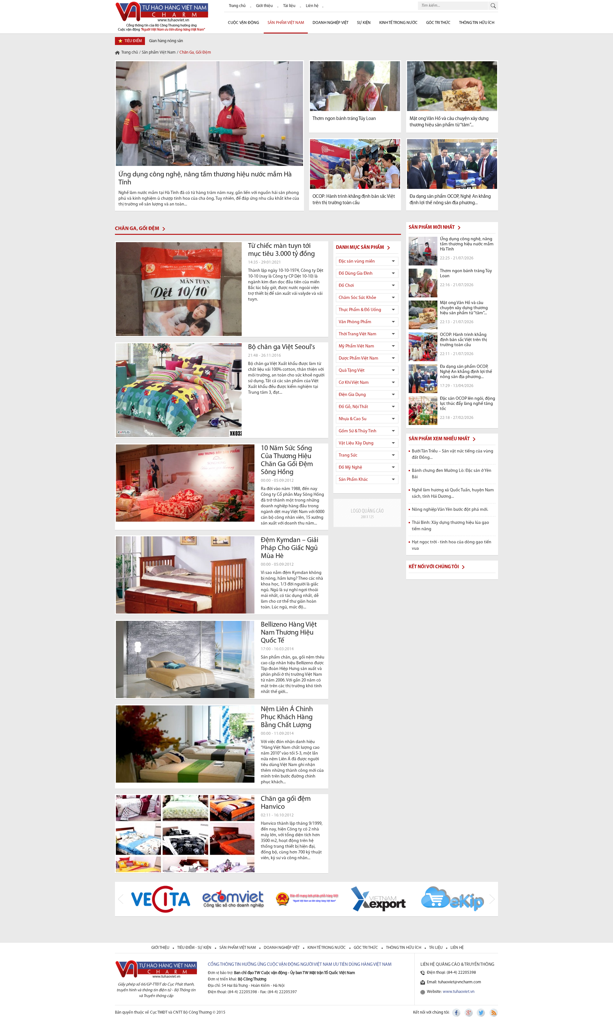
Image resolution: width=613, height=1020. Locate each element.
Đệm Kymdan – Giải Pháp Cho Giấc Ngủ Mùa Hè (289, 548)
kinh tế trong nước (327, 948)
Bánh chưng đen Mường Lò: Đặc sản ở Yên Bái (451, 474)
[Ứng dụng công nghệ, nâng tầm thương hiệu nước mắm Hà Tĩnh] (209, 113)
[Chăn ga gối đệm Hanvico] (185, 833)
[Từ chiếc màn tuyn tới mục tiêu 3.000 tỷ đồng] (179, 289)
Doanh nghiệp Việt (330, 23)
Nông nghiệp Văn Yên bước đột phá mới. (450, 509)
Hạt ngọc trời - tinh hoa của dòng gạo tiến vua (451, 545)
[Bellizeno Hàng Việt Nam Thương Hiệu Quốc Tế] (185, 659)
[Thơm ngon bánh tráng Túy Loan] (355, 86)
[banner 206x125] (367, 513)
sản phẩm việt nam (238, 948)
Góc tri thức (366, 948)
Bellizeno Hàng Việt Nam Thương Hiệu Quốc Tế (289, 632)
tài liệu (436, 948)
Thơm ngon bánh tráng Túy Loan (344, 118)
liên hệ (457, 948)
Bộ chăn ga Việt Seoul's (281, 347)
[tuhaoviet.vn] (161, 16)
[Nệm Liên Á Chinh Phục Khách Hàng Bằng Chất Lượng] (185, 744)
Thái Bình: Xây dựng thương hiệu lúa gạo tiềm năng (450, 526)
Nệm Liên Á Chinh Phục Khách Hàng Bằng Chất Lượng (287, 717)
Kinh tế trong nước (398, 23)
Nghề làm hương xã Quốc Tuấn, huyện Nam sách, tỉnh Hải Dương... (453, 493)
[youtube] (493, 1013)
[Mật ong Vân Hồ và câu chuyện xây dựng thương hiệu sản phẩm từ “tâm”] (452, 86)
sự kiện (364, 23)
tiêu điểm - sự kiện (194, 948)
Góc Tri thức (438, 23)
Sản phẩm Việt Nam (286, 23)
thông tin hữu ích (404, 948)
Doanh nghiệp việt (282, 948)
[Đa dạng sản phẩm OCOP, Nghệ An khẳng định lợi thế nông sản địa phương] (452, 164)
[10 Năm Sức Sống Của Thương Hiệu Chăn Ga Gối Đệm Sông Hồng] (185, 483)
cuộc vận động (243, 23)
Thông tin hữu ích (476, 23)
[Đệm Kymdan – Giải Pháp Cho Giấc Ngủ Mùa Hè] (185, 575)
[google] (469, 1013)
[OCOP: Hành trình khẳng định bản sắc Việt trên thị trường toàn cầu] (355, 164)
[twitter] (481, 1013)
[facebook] (457, 1013)
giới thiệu (160, 948)
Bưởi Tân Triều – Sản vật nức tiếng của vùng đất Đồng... (452, 454)
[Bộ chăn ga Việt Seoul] (179, 390)
